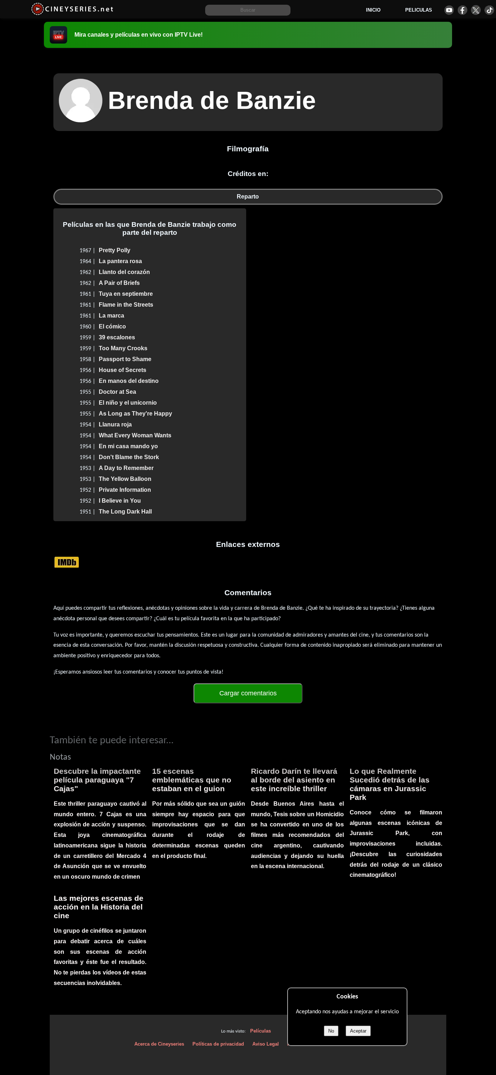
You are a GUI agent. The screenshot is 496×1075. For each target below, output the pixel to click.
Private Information (125, 490)
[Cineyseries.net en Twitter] (476, 10)
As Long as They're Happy (135, 413)
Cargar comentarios (248, 693)
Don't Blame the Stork (129, 457)
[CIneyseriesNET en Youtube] (449, 10)
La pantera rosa (120, 261)
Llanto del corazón (124, 272)
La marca (111, 315)
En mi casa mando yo (128, 446)
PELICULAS (418, 10)
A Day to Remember (126, 468)
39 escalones (117, 337)
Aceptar (358, 1031)
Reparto (248, 196)
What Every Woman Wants (135, 435)
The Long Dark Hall (125, 511)
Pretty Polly (114, 250)
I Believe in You (120, 501)
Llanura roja (115, 424)
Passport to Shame (125, 359)
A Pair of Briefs (119, 283)
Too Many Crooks (123, 348)
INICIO (373, 10)
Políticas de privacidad (218, 1044)
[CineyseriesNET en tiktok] (489, 10)
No (331, 1031)
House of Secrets (122, 370)
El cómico (112, 326)
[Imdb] (66, 562)
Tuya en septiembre (126, 294)
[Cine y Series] (72, 14)
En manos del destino (129, 381)
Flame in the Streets (126, 305)
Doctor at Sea (117, 392)
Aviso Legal (265, 1044)
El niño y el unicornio (128, 403)
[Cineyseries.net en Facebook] (462, 10)
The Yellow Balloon (125, 479)
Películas (260, 1031)
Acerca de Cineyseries (159, 1044)
